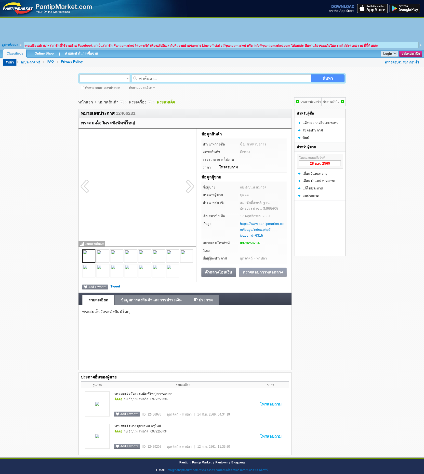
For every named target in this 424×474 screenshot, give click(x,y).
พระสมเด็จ (166, 102)
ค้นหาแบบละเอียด (140, 87)
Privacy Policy (72, 61)
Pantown (221, 462)
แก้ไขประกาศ (313, 188)
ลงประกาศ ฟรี (30, 62)
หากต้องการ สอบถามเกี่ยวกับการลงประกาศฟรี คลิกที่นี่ (233, 470)
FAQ (50, 61)
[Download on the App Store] (372, 8)
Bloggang (238, 462)
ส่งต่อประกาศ (313, 130)
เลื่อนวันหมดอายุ (315, 173)
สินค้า (10, 62)
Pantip (183, 462)
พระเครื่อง (137, 102)
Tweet (115, 286)
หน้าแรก (85, 102)
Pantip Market (202, 462)
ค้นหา (328, 78)
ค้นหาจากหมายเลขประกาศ (102, 87)
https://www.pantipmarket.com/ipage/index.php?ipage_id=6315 (262, 229)
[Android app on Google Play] (406, 8)
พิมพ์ (306, 138)
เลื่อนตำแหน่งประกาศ (319, 181)
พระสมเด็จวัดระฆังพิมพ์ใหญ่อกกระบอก (143, 394)
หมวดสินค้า (108, 102)
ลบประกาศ (311, 196)
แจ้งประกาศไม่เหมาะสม (321, 123)
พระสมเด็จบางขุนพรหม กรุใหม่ (138, 426)
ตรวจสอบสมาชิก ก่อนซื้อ (402, 62)
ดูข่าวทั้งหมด (10, 45)
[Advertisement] (212, 29)
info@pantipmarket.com (183, 470)
